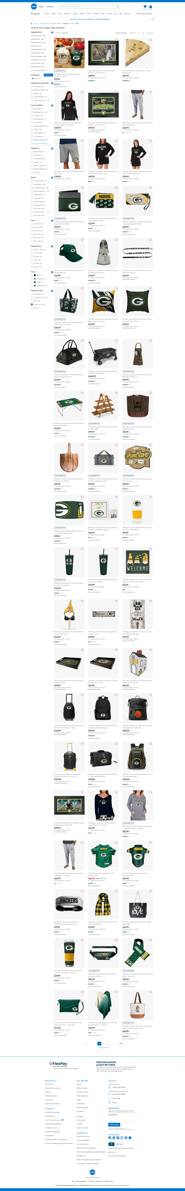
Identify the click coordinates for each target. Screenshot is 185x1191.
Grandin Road (109, 1181)
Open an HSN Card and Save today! (120, 1148)
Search (117, 6)
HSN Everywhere (82, 1107)
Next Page (143, 33)
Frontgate (91, 1181)
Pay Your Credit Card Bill (117, 1156)
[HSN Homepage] (31, 23)
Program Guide (82, 1092)
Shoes (54, 14)
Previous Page (139, 33)
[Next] (150, 19)
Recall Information (83, 1136)
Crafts (102, 14)
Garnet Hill (99, 1181)
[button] (133, 7)
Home (60, 14)
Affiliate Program (51, 1096)
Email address (112, 1115)
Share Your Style (82, 1128)
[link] (150, 7)
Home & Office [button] (37, 105)
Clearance (127, 14)
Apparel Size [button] (36, 246)
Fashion (47, 14)
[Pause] (152, 19)
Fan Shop (109, 14)
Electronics (67, 14)
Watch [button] (41, 7)
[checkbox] (42, 87)
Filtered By (41, 75)
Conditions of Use (51, 1128)
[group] (69, 80)
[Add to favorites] (82, 40)
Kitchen (89, 14)
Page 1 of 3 (133, 33)
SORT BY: (59, 33)
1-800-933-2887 (118, 1094)
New (115, 14)
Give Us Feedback (83, 1140)
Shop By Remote (83, 1096)
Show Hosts (49, 1100)
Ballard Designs (81, 1181)
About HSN (49, 1084)
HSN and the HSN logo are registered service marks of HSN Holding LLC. (92, 1185)
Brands (79, 1084)
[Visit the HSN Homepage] (34, 9)
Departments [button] (36, 32)
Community (81, 1120)
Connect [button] (50, 7)
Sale (120, 14)
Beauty (75, 14)
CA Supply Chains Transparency (56, 1139)
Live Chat (116, 1098)
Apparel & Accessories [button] (40, 83)
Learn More (112, 1152)
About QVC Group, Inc (53, 1088)
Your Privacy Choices (52, 1120)
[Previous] (33, 19)
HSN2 (78, 1100)
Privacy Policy (50, 1116)
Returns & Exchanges (52, 1112)
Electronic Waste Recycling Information (59, 1143)
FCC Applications (83, 1144)
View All (150, 33)
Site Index (80, 1111)
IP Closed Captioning (52, 1132)
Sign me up (114, 1125)
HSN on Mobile (82, 1088)
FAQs (114, 1102)
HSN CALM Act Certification (86, 1148)
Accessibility (49, 1136)
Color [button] (33, 272)
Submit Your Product (52, 1104)
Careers (47, 1092)
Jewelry (82, 14)
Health (96, 14)
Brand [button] (33, 177)
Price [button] (33, 220)
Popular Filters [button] (37, 291)
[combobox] (89, 6)
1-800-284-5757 (118, 1087)
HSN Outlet (81, 1104)
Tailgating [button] (35, 148)
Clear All (48, 75)
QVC (73, 1181)
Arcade (79, 1124)
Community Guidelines (53, 1124)
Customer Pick (60, 71)
